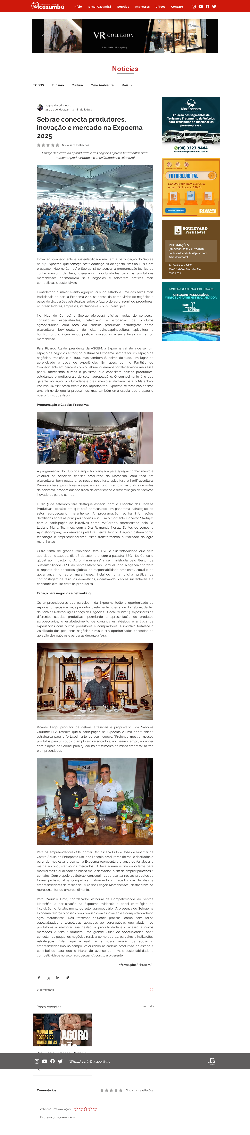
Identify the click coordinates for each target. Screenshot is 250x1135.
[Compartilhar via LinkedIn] (58, 978)
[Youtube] (200, 6)
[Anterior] (43, 36)
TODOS (38, 85)
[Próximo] (207, 36)
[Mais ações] (151, 107)
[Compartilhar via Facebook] (39, 978)
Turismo (58, 85)
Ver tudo (148, 1006)
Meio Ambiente (102, 85)
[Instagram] (193, 6)
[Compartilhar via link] (67, 978)
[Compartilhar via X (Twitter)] (48, 978)
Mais (124, 85)
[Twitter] (214, 6)
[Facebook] (207, 6)
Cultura (77, 85)
